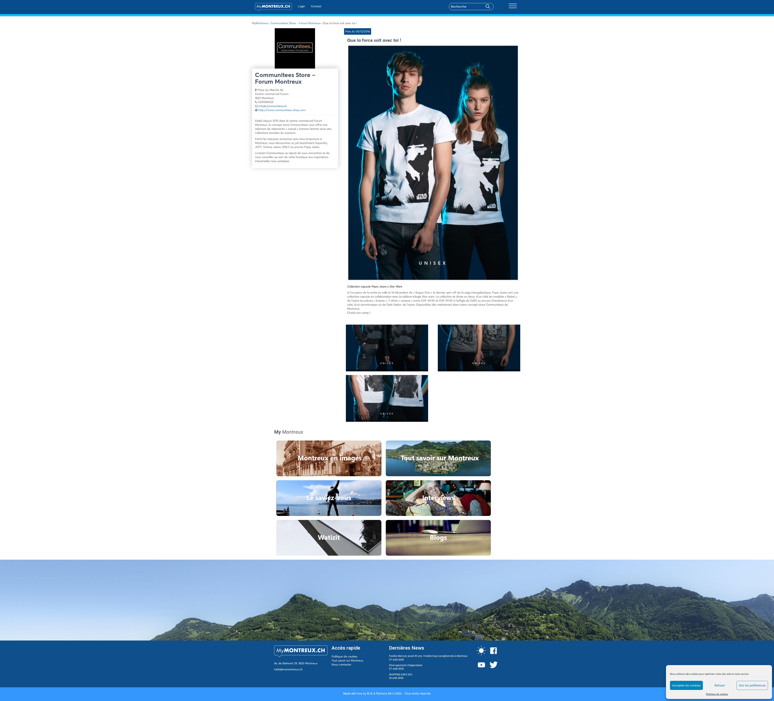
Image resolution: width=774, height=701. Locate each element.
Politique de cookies (717, 694)
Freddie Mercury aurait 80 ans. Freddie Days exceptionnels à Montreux (428, 656)
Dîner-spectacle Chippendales (405, 665)
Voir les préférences (752, 685)
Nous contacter (341, 664)
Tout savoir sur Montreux (347, 660)
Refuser (720, 685)
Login (301, 6)
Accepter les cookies (686, 685)
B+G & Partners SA (379, 693)
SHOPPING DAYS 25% (400, 674)
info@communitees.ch (273, 106)
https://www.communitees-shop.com (281, 110)
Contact (316, 6)
